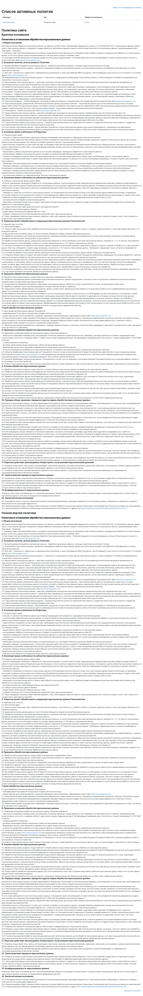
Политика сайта (9, 22)
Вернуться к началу (132, 991)
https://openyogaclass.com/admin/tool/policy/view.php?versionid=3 (102, 508)
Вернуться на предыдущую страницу (127, 8)
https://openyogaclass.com (30, 60)
